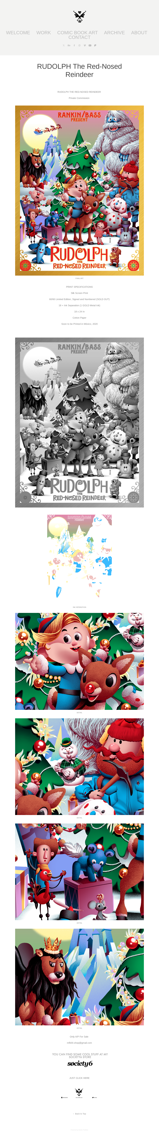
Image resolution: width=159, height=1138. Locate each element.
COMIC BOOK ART (77, 32)
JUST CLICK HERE (79, 1078)
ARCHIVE (114, 32)
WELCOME (18, 32)
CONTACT (79, 37)
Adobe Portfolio (83, 1130)
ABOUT (139, 32)
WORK (43, 32)
